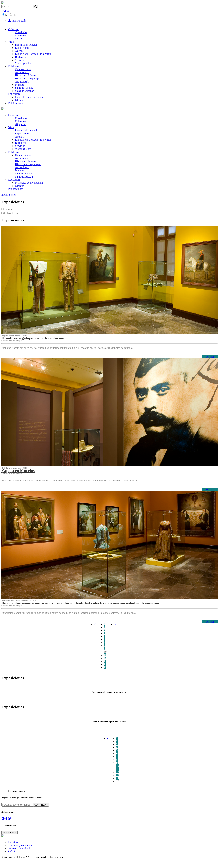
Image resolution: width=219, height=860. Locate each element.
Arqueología (22, 81)
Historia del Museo (25, 75)
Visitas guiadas (23, 63)
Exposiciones (22, 47)
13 (105, 661)
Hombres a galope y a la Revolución (32, 338)
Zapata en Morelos (18, 470)
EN (14, 14)
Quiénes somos (23, 69)
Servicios (20, 60)
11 (105, 654)
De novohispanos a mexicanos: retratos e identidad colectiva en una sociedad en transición (80, 603)
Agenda (19, 50)
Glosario (19, 100)
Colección (13, 29)
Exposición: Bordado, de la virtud (33, 53)
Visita (11, 41)
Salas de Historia (24, 87)
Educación (14, 93)
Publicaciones (15, 103)
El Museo (13, 66)
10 (105, 651)
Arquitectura (22, 72)
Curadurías (21, 32)
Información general (26, 44)
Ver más (209, 356)
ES (6, 14)
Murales (19, 84)
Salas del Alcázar (24, 90)
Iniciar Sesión (18, 20)
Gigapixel (20, 38)
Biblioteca (20, 57)
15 (105, 667)
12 (105, 658)
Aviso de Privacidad (19, 848)
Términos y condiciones (21, 845)
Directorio (13, 842)
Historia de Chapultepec (28, 78)
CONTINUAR (40, 804)
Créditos (12, 851)
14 (105, 664)
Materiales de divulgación (29, 96)
